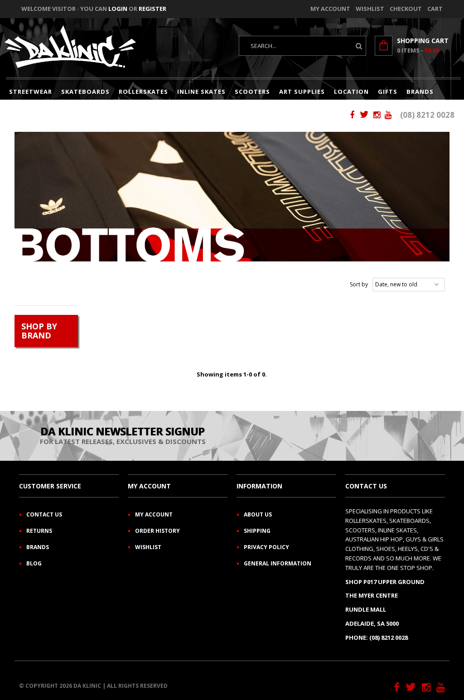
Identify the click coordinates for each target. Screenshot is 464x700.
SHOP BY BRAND (39, 331)
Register (152, 9)
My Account (330, 9)
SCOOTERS (252, 91)
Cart (435, 9)
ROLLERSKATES (143, 91)
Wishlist (370, 9)
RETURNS (39, 531)
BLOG (34, 563)
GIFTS (387, 91)
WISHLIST (148, 547)
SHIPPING (257, 531)
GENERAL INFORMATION (277, 563)
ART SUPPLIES (302, 91)
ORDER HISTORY (157, 531)
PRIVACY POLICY (266, 547)
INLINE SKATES (201, 91)
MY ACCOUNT (154, 514)
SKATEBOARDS (85, 91)
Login (117, 9)
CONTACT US (44, 514)
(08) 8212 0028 (427, 115)
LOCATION (351, 91)
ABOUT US (258, 514)
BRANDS (420, 91)
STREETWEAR (30, 91)
